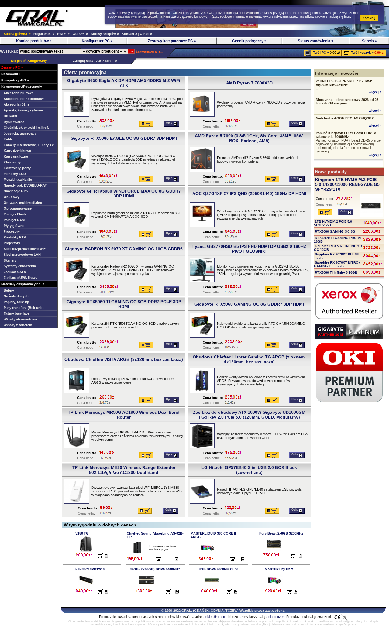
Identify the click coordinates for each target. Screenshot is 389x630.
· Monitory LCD (14, 174)
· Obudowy (10, 197)
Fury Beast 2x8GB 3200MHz (281, 533)
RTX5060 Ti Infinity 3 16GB (335, 272)
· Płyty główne (13, 226)
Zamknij (369, 18)
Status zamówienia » (315, 41)
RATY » (63, 34)
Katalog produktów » (34, 41)
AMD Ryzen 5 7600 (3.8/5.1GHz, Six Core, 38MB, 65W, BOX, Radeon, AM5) (249, 138)
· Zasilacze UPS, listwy (19, 277)
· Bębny (8, 290)
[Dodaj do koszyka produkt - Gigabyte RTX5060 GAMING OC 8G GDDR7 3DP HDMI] (272, 345)
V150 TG (82, 533)
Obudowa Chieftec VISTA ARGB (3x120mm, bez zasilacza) (123, 359)
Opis (169, 122)
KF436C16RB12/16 (90, 569)
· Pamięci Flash (14, 214)
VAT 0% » (80, 34)
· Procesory (11, 231)
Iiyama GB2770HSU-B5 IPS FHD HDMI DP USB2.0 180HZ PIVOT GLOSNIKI (249, 249)
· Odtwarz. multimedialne (22, 202)
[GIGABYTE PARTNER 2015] (349, 338)
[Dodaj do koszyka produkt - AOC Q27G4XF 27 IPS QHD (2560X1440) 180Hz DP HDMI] (272, 234)
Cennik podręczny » (249, 41)
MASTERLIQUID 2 (279, 569)
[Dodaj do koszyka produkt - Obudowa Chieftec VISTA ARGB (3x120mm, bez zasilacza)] (146, 400)
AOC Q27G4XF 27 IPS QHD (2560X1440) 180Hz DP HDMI (249, 193)
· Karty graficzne (15, 156)
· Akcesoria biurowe (17, 93)
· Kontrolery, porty (16, 168)
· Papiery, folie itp (15, 302)
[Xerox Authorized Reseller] (349, 319)
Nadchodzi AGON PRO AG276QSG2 (345, 118)
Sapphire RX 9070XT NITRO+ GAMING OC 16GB (337, 264)
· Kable (7, 139)
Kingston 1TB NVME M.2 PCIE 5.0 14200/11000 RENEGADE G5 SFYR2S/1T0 (347, 184)
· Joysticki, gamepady (19, 133)
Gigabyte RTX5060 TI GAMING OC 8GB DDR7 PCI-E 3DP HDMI (124, 304)
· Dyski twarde (13, 122)
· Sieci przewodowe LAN (21, 254)
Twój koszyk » (362, 52)
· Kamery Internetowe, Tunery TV (28, 145)
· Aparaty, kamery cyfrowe (22, 110)
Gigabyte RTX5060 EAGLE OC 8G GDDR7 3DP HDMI (124, 138)
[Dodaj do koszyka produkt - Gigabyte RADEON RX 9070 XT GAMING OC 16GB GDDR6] (146, 289)
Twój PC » (321, 52)
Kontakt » (129, 34)
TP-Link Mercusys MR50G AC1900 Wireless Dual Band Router (124, 414)
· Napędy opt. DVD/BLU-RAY (24, 185)
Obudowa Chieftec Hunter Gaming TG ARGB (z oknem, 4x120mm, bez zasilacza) (249, 359)
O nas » (146, 34)
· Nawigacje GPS (15, 191)
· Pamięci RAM (13, 220)
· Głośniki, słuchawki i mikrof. (25, 127)
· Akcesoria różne (15, 104)
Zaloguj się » (82, 61)
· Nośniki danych (15, 296)
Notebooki (9, 74)
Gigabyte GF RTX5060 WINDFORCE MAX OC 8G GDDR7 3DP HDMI (124, 193)
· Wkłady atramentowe (19, 319)
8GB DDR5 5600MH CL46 (218, 569)
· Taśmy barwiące (15, 313)
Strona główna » (17, 34)
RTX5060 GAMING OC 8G (334, 231)
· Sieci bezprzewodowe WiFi (24, 249)
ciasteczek (276, 616)
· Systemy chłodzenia (19, 266)
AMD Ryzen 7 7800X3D (249, 82)
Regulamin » (43, 34)
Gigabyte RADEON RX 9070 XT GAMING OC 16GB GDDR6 (124, 248)
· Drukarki (9, 116)
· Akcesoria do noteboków (23, 99)
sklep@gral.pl (215, 616)
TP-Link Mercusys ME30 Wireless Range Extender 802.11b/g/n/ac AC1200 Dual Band (123, 470)
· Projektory (11, 243)
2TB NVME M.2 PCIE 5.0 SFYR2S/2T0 (333, 223)
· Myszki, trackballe (17, 179)
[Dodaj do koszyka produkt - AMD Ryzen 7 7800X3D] (272, 124)
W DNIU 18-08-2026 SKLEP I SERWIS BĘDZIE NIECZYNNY (344, 83)
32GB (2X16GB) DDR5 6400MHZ (155, 569)
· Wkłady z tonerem (17, 325)
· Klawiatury (11, 162)
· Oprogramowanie (17, 208)
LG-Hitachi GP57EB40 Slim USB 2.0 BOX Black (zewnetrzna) (249, 470)
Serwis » (369, 41)
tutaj (347, 16)
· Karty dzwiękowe (16, 150)
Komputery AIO (13, 80)
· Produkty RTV (14, 237)
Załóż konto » (106, 61)
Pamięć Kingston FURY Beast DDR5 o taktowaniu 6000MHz (346, 135)
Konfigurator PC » (97, 41)
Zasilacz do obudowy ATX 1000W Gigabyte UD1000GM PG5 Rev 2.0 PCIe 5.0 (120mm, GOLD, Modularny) (249, 414)
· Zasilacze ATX (14, 272)
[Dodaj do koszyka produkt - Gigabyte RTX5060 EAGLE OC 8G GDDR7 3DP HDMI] (146, 179)
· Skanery (9, 260)
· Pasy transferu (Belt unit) (23, 308)
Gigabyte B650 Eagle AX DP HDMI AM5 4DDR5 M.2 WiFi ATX (123, 83)
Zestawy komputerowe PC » (172, 41)
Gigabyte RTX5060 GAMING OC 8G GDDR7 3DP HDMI (249, 304)
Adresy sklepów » (105, 34)
